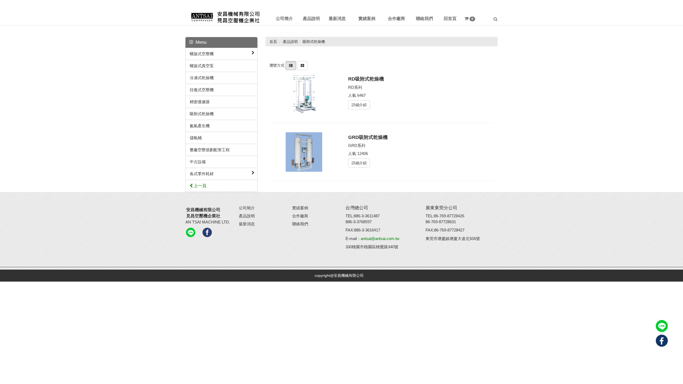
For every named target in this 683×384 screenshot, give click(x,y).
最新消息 (247, 224)
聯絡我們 (300, 224)
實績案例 (300, 208)
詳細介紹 (359, 105)
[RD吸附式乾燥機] (306, 93)
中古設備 (198, 161)
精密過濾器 (200, 101)
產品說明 (247, 216)
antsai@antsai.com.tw (380, 238)
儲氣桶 (196, 137)
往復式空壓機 (202, 89)
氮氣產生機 (200, 125)
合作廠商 (300, 216)
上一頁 (200, 185)
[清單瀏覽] (290, 65)
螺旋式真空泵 (202, 65)
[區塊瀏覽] (302, 65)
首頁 (273, 41)
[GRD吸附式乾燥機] (306, 152)
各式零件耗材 (202, 173)
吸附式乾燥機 (202, 113)
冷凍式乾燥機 (202, 77)
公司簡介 (247, 208)
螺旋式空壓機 (202, 53)
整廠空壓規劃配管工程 (210, 149)
